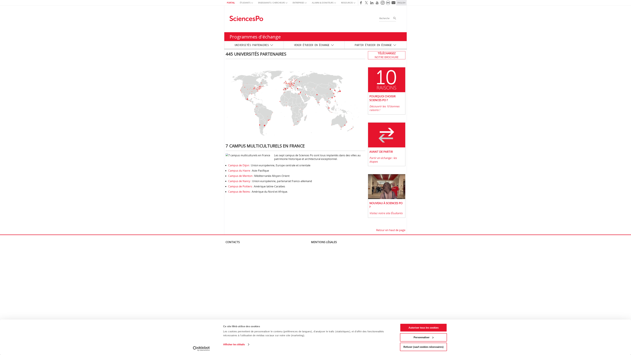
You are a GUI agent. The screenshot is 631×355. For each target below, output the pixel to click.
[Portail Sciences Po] (388, 2)
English (401, 2)
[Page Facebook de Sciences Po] (361, 2)
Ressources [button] (347, 2)
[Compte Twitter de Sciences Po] (366, 2)
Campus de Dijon (238, 165)
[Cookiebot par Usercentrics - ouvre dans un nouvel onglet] (201, 348)
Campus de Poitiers (240, 186)
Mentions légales (324, 242)
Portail (231, 2)
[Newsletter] (393, 2)
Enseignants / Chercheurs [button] (271, 2)
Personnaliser (422, 337)
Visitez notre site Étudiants (386, 213)
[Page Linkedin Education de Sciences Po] (371, 2)
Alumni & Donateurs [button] (322, 2)
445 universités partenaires (256, 54)
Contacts (233, 242)
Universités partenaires (252, 45)
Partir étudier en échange (373, 45)
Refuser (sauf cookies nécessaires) (423, 346)
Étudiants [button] (245, 2)
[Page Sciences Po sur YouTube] (377, 2)
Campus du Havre (239, 170)
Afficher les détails (234, 344)
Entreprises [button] (298, 2)
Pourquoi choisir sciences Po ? (382, 98)
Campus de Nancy (239, 181)
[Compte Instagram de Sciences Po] (382, 2)
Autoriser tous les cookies (424, 327)
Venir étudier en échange (311, 45)
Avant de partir (381, 152)
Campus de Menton (240, 176)
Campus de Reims (239, 191)
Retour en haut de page (390, 230)
